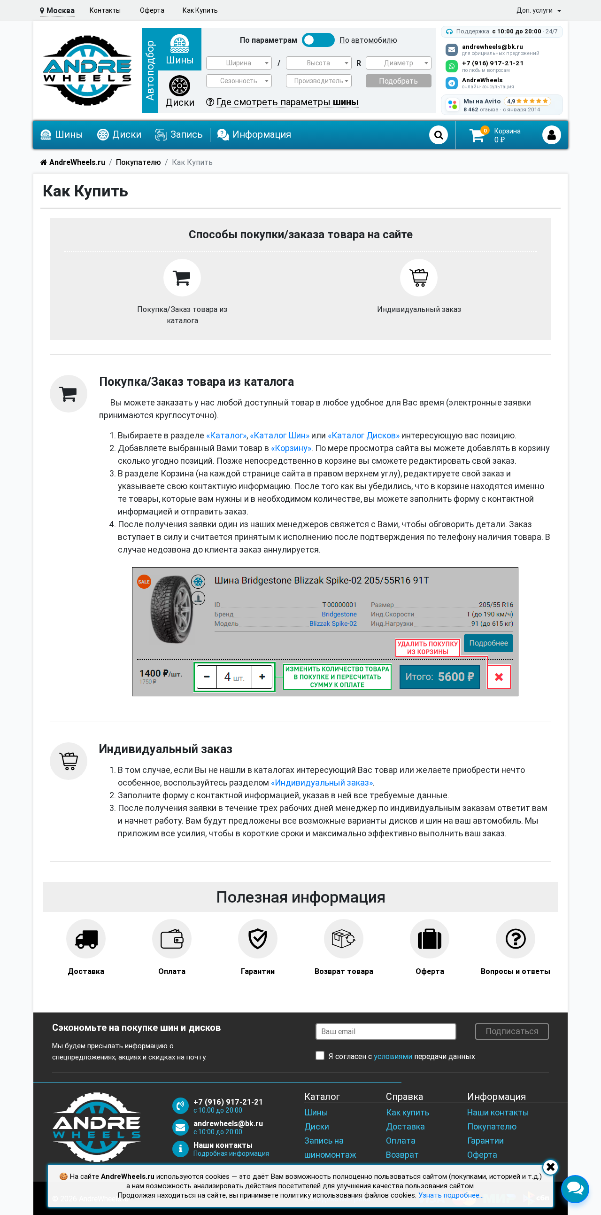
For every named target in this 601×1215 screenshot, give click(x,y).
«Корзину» (291, 448)
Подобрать (398, 81)
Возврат (402, 1154)
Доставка (405, 1126)
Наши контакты (498, 1112)
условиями (393, 1056)
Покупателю (491, 1126)
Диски (316, 1126)
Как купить (407, 1112)
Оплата (401, 1140)
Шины (316, 1112)
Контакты (105, 10)
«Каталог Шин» (279, 435)
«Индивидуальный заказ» (322, 782)
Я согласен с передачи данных (402, 1056)
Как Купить (200, 10)
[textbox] (239, 63)
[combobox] (239, 63)
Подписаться (512, 1031)
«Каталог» (226, 435)
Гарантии (485, 1140)
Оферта (152, 10)
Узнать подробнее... (451, 1195)
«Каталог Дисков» (364, 435)
